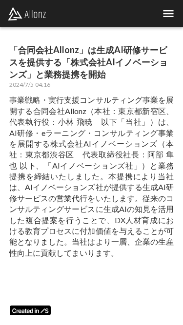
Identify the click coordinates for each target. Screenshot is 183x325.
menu (168, 13)
